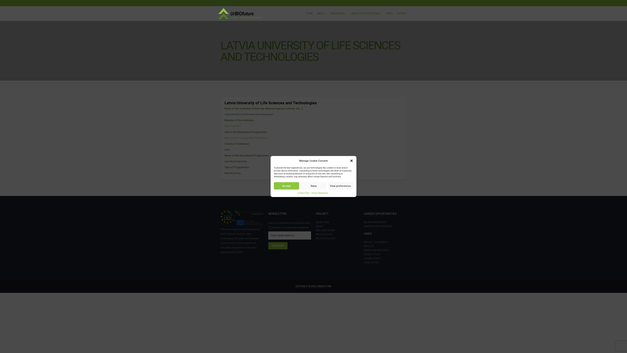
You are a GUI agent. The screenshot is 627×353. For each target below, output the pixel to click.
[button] (351, 160)
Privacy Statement (319, 193)
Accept (286, 185)
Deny (313, 185)
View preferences (340, 185)
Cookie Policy (304, 193)
